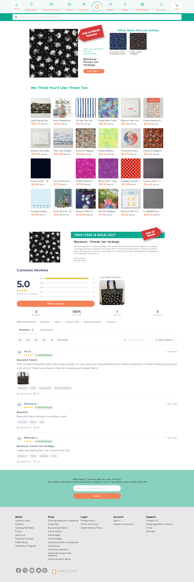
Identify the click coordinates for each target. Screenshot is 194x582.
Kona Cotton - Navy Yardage (41, 181)
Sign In (117, 520)
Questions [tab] (46, 329)
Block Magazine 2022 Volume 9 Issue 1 (63, 120)
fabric (58, 322)
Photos (64, 340)
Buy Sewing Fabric (58, 528)
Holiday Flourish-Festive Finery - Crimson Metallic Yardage (131, 181)
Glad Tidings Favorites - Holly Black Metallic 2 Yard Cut (41, 120)
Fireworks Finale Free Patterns (59, 554)
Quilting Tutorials (24, 539)
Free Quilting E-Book (59, 559)
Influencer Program (25, 546)
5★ (20, 340)
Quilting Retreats (24, 528)
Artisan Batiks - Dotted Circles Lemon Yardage (108, 150)
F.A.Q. (149, 528)
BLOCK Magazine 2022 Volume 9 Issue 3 (108, 211)
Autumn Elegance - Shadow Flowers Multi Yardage (153, 150)
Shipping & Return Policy (159, 524)
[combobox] (97, 17)
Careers (19, 524)
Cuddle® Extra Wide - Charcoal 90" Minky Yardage (153, 211)
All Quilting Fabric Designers (63, 542)
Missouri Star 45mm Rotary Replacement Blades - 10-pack (86, 211)
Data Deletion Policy (92, 528)
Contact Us (152, 520)
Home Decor (55, 531)
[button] (17, 6)
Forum (18, 531)
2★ (44, 340)
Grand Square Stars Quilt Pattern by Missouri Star (153, 120)
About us (20, 535)
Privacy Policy (88, 520)
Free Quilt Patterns (58, 549)
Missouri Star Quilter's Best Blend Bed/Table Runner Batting (131, 120)
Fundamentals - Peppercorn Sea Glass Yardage (41, 211)
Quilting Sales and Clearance (63, 520)
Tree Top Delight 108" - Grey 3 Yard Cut (63, 150)
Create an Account (123, 524)
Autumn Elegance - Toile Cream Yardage (86, 150)
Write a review (55, 303)
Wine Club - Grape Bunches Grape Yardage (108, 181)
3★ (36, 340)
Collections (54, 546)
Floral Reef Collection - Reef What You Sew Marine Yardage (108, 120)
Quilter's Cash (22, 520)
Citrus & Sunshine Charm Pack (131, 150)
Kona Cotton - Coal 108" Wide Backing (153, 181)
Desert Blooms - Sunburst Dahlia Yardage (86, 181)
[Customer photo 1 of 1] (111, 292)
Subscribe (53, 524)
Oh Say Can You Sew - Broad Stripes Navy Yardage (86, 120)
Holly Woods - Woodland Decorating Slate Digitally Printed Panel (63, 211)
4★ (28, 340)
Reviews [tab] (26, 329)
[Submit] (16, 17)
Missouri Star (72, 322)
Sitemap (150, 531)
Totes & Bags (55, 539)
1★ (52, 340)
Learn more (92, 71)
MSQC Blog (21, 542)
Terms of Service (89, 524)
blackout (111, 322)
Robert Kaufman (93, 322)
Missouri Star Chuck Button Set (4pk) (131, 211)
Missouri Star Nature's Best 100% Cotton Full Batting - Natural (41, 150)
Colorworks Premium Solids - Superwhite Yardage (63, 181)
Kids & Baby (54, 535)
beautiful (45, 322)
